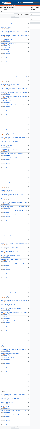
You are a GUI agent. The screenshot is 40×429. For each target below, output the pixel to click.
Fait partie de (33, 9)
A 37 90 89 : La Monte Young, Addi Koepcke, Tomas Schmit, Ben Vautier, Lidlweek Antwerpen (14, 422)
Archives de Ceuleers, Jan (7, 33)
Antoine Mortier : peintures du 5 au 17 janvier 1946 (8, 324)
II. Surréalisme (3, 390)
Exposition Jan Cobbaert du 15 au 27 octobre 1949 (8, 271)
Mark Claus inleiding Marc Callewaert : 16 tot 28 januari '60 (9, 129)
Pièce (35, 24)
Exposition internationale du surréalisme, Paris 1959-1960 (9, 157)
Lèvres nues (2, 198)
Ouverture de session (36, 2)
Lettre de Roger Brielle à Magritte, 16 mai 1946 (7, 328)
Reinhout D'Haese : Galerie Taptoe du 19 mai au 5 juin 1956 (9, 182)
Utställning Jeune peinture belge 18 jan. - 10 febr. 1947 (8, 304)
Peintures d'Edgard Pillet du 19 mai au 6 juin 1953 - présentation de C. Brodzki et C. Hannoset (14, 206)
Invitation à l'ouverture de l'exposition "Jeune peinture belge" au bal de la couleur (12, 418)
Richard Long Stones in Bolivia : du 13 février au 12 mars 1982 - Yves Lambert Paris (13, 51)
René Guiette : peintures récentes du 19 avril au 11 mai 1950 (9, 247)
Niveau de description (34, 21)
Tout (31, 15)
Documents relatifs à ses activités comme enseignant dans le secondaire (11, 186)
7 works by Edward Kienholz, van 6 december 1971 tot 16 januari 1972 (11, 84)
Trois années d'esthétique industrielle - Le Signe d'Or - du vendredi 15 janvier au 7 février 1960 (14, 133)
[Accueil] (6, 3)
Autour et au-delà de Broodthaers (6, 27)
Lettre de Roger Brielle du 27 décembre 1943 (7, 365)
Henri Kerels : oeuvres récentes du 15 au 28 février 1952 (9, 218)
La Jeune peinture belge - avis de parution (7, 402)
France (35, 17)
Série (35, 27)
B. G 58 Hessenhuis (3, 165)
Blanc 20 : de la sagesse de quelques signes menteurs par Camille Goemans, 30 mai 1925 (13, 394)
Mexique (35, 19)
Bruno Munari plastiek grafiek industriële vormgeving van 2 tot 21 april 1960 (12, 153)
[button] (18, 2)
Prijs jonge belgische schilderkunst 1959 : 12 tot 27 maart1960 (10, 149)
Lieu (31, 14)
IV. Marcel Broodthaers (4, 55)
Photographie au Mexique (4, 296)
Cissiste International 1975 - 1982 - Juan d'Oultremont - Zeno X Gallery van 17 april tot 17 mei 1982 (14, 47)
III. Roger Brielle (3, 361)
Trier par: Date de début (20, 14)
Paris (35, 18)
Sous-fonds (35, 25)
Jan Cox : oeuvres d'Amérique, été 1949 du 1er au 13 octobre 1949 (10, 255)
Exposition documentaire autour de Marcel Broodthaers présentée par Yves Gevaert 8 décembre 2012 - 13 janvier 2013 (14, 19)
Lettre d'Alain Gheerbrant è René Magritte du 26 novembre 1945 (10, 353)
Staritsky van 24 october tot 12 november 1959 (7, 161)
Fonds (35, 28)
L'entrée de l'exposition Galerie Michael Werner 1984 (8, 43)
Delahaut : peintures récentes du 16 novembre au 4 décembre (10, 398)
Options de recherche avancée (5, 11)
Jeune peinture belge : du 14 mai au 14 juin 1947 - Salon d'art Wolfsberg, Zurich (12, 308)
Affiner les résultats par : (35, 7)
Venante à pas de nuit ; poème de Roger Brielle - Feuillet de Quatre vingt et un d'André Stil (14, 369)
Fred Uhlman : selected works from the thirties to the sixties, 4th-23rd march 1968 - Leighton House (14, 104)
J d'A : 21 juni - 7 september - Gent (6, 406)
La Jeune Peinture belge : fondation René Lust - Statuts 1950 (9, 251)
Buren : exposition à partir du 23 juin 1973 (7, 80)
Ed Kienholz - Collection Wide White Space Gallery (8, 112)
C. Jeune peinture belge (4, 316)
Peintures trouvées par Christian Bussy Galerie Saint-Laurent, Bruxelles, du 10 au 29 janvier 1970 (14, 92)
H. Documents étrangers (4, 386)
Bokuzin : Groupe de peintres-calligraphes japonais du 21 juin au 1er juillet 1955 (12, 194)
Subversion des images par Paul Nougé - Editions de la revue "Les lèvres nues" (12, 414)
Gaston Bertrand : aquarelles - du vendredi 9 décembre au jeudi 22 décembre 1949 (13, 259)
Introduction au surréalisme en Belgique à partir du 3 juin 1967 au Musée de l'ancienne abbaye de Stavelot (14, 108)
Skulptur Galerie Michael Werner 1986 (6, 39)
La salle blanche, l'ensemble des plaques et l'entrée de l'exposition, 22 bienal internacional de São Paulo (14, 35)
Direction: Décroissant (26, 14)
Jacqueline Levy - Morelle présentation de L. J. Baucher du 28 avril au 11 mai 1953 (12, 214)
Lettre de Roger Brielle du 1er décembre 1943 (7, 357)
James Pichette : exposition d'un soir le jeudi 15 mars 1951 (9, 239)
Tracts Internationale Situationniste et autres (7, 100)
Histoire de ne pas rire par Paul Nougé (6, 190)
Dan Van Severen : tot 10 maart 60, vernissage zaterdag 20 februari (10, 141)
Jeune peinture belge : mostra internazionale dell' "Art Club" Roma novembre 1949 (12, 263)
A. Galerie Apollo (3, 345)
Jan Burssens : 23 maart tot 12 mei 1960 (6, 145)
